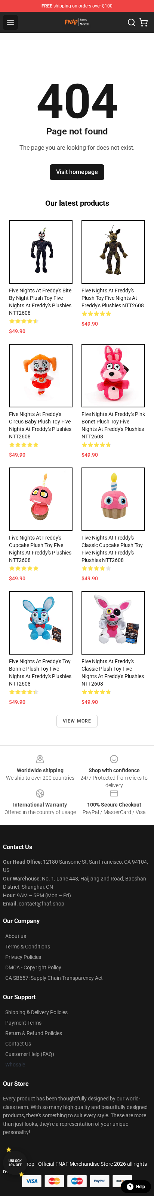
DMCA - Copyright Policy (33, 967)
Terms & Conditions (27, 947)
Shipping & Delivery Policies (36, 1012)
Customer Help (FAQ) (29, 1054)
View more (77, 721)
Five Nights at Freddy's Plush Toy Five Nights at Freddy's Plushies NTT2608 (112, 298)
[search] (131, 22)
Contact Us (18, 1044)
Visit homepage (77, 171)
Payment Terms (23, 1023)
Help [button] (140, 1186)
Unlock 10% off (15, 1163)
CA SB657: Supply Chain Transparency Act (54, 978)
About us (15, 936)
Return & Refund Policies (33, 1033)
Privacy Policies (23, 957)
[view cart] (143, 22)
